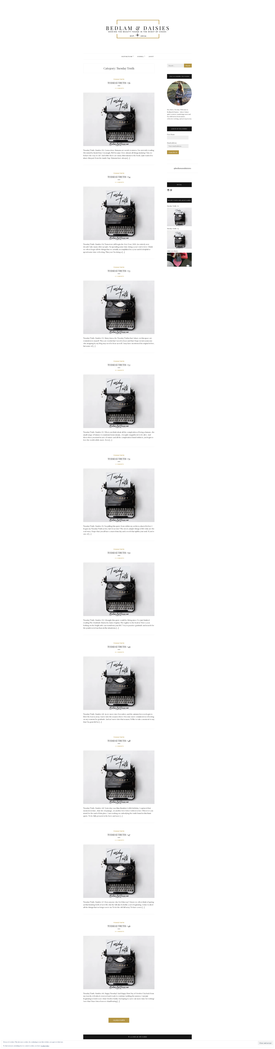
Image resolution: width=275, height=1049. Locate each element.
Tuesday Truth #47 (118, 834)
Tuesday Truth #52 (119, 364)
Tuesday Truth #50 (118, 552)
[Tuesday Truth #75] (179, 226)
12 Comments (119, 182)
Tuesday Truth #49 (118, 646)
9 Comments (119, 464)
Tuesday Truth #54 (119, 176)
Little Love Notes (172, 251)
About (151, 56)
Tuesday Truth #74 (173, 228)
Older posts (119, 1020)
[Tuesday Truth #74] (179, 248)
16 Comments (119, 652)
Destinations (126, 56)
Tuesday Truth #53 (119, 270)
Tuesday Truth (119, 79)
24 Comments (119, 840)
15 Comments (119, 370)
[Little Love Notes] (179, 266)
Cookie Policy (45, 1046)
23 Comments (119, 558)
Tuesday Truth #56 (119, 82)
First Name (171, 134)
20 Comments (119, 931)
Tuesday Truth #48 (118, 740)
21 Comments (119, 88)
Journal (140, 56)
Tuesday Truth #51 (119, 458)
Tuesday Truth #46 (118, 926)
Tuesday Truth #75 (173, 206)
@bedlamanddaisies (182, 168)
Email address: (172, 143)
